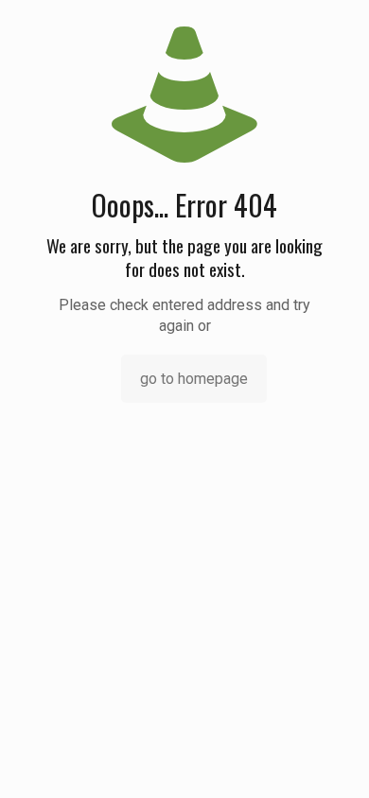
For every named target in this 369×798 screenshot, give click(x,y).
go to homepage (194, 379)
